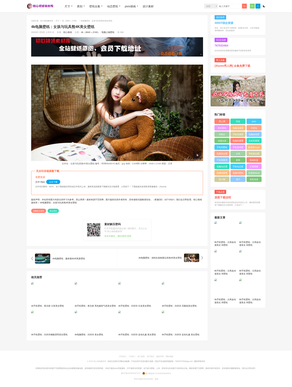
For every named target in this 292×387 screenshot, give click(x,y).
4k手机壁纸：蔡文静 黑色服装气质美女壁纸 (95, 305)
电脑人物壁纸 (108, 32)
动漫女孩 (222, 140)
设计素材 (148, 6)
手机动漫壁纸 (238, 135)
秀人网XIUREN (222, 122)
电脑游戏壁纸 (254, 135)
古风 (238, 153)
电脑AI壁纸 (238, 172)
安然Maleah (254, 172)
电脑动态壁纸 (222, 167)
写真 (238, 121)
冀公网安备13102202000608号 (158, 373)
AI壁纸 (254, 127)
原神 (238, 159)
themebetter (148, 378)
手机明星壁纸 (222, 160)
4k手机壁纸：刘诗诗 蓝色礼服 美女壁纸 (137, 334)
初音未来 (254, 179)
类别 (79, 6)
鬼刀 (238, 179)
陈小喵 (222, 179)
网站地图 (169, 356)
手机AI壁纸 (222, 147)
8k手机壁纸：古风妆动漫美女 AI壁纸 (225, 243)
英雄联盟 (254, 159)
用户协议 (150, 356)
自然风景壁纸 (254, 141)
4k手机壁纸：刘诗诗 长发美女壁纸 (134, 305)
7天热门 (132, 356)
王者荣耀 (254, 166)
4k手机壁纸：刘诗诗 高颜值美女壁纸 (179, 305)
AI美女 (222, 134)
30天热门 (123, 356)
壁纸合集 (94, 6)
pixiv (254, 121)
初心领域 (67, 32)
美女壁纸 (53, 210)
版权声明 (160, 356)
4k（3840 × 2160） (70, 20)
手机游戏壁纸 (238, 148)
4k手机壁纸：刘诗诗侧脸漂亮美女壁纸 (49, 334)
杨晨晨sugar (254, 147)
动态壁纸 (112, 6)
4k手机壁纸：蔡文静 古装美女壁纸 (47, 305)
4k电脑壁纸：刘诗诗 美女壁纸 (89, 334)
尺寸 (67, 6)
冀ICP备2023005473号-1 (131, 373)
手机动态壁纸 (238, 167)
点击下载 (53, 181)
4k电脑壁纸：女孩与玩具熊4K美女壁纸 (58, 202)
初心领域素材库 (46, 20)
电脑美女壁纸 (38, 210)
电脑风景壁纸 (238, 141)
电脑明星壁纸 (222, 173)
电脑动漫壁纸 (238, 128)
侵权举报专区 (199, 361)
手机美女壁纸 (254, 154)
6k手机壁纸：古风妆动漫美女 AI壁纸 (225, 301)
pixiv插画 (130, 6)
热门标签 (141, 356)
